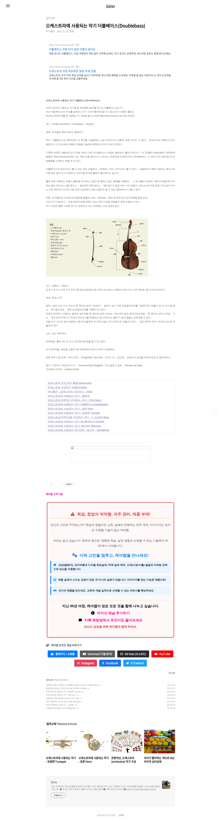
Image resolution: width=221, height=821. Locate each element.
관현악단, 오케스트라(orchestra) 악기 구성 (62, 698)
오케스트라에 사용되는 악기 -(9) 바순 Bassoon (74, 425)
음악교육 (49, 680)
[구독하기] (215, 410)
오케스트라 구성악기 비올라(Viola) (67, 387)
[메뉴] (8, 6)
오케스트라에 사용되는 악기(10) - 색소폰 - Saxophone (78, 430)
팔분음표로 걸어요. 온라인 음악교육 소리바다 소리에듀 (66, 688)
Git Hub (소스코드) (135, 654)
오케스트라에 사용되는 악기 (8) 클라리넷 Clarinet (76, 421)
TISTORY (111, 815)
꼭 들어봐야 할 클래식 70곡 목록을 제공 (60, 708)
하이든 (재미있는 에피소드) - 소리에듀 (60, 705)
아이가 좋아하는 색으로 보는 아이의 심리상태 (63, 701)
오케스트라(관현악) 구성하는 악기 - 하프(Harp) (74, 400)
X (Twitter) (137, 663)
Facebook (111, 663)
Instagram (87, 663)
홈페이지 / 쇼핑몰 (65, 654)
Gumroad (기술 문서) (99, 654)
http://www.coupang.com (61, 44)
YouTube (164, 654)
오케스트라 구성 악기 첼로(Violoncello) (70, 383)
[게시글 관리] (58, 484)
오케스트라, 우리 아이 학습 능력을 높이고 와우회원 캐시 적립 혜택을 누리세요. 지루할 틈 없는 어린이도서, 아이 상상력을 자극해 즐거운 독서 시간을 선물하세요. (110, 76)
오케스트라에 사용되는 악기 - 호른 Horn (70, 408)
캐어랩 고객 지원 (54, 494)
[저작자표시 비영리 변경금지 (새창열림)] (79, 484)
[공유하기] (55, 484)
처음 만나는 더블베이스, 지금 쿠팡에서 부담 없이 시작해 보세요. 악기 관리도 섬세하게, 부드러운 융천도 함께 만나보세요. (110, 53)
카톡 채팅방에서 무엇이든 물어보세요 (113, 620)
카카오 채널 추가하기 (113, 613)
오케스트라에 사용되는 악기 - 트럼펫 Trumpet (74, 413)
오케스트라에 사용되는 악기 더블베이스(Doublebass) (78, 404)
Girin (110, 6)
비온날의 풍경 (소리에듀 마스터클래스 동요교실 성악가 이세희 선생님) (72, 685)
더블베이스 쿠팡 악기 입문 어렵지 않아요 (72, 49)
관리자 (121, 815)
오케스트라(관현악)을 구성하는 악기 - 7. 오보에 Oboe (78, 417)
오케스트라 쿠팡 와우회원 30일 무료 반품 (72, 71)
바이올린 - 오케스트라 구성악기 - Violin (70, 391)
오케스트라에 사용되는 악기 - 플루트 (69, 396)
